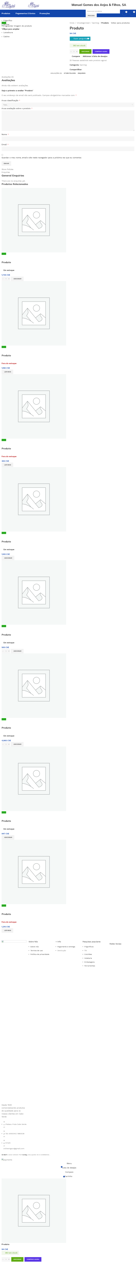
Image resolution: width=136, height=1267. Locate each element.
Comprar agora (33, 1259)
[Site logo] (15, 5)
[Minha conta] (131, 5)
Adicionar (85, 51)
